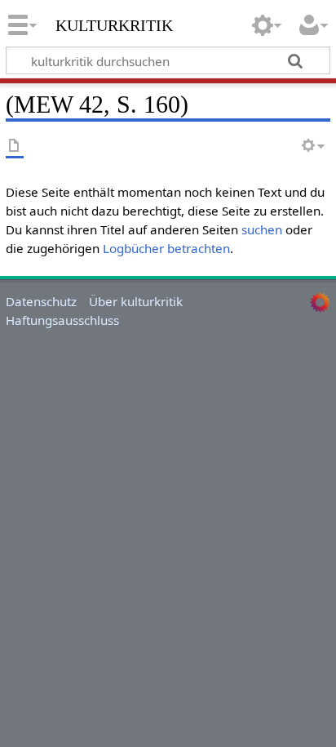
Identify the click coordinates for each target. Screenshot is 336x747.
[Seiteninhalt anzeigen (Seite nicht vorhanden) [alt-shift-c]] (15, 146)
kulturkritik (114, 23)
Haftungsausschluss (62, 320)
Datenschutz (41, 301)
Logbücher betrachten (166, 248)
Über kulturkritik (136, 301)
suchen (261, 229)
